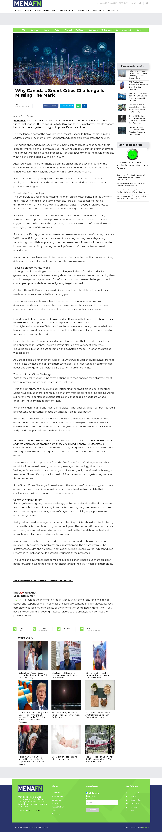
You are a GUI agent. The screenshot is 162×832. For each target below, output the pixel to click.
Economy (93, 30)
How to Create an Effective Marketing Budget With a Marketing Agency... (131, 197)
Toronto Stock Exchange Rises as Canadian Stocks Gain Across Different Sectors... (133, 191)
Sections (111, 10)
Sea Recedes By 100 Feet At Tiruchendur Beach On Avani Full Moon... (66, 714)
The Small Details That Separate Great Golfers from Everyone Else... (131, 185)
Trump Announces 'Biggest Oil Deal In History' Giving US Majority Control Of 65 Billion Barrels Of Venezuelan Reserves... (33, 717)
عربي (133, 3)
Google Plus (135, 800)
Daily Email (134, 803)
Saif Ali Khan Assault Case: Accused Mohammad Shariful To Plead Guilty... (33, 675)
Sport (138, 30)
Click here (34, 810)
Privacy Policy (57, 796)
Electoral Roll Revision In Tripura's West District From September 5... (65, 675)
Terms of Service (58, 793)
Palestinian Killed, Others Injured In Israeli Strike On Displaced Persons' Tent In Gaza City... (31, 760)
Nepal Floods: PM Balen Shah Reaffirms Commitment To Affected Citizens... (99, 759)
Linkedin (133, 807)
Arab (46, 30)
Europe (34, 30)
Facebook (134, 793)
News (28, 10)
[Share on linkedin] (84, 106)
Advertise (56, 803)
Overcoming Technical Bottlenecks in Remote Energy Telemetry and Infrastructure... (131, 177)
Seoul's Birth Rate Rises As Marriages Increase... (64, 758)
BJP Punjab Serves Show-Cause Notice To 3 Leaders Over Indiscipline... (98, 675)
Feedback (56, 814)
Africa (67, 30)
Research (82, 10)
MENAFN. (32, 827)
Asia (57, 30)
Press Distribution (45, 10)
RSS (132, 811)
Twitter (133, 796)
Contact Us (56, 800)
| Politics (78, 30)
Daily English (93, 793)
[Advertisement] (82, 19)
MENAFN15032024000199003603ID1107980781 (43, 580)
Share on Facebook (50, 105)
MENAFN (19, 120)
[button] (140, 3)
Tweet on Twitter (67, 105)
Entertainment (120, 30)
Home (18, 10)
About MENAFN (58, 807)
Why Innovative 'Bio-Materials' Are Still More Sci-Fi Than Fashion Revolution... (100, 714)
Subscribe (92, 810)
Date (17, 104)
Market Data (66, 10)
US (20, 30)
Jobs (54, 811)
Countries (97, 10)
